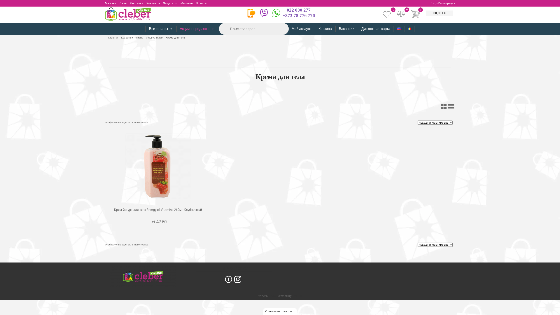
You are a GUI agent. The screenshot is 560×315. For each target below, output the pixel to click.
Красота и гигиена (132, 37)
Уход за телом (154, 37)
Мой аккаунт (302, 29)
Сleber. (273, 296)
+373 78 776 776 (299, 15)
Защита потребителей (178, 3)
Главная (113, 37)
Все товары (158, 29)
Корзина (325, 29)
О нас (123, 3)
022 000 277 (299, 10)
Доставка (136, 3)
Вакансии (346, 29)
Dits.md (297, 296)
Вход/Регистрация (443, 3)
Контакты (153, 3)
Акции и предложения (197, 29)
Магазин (110, 3)
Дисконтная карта (375, 29)
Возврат (202, 3)
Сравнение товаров (279, 311)
